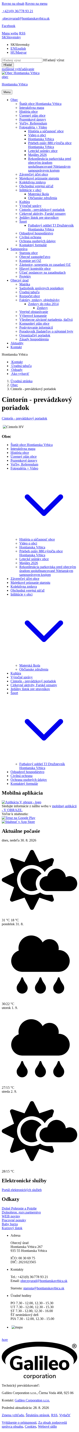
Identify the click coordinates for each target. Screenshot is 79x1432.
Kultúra (16, 673)
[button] (11, 37)
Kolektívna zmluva (24, 586)
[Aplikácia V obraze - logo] (21, 802)
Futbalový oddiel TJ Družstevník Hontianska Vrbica (42, 766)
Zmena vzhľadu (13, 1415)
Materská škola (29, 665)
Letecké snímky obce (34, 559)
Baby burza (10, 1224)
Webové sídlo (47, 1426)
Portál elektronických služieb (22, 1190)
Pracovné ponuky (14, 1220)
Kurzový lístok (12, 1228)
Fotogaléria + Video (24, 468)
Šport (14, 693)
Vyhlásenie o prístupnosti (19, 1422)
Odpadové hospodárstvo (27, 772)
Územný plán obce (24, 456)
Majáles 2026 (28, 563)
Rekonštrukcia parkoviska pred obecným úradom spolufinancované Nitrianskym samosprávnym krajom (47, 571)
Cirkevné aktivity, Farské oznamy (34, 685)
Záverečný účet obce (25, 578)
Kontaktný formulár (24, 783)
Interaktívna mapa (23, 449)
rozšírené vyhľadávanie (18, 69)
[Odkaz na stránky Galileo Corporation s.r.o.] (39, 1378)
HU (19, 52)
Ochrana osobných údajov (29, 780)
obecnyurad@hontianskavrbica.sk (43, 1281)
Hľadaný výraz (53, 60)
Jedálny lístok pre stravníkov (30, 689)
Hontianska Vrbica (32, 547)
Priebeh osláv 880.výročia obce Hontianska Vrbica (41, 553)
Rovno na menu (36, 3)
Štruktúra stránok (37, 1415)
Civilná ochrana (21, 776)
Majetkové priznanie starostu (30, 582)
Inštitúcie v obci (21, 594)
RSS (54, 1415)
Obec (14, 385)
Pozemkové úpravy (24, 460)
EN (18, 48)
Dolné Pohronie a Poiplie (19, 1208)
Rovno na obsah (13, 3)
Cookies (30, 1426)
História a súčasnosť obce (37, 539)
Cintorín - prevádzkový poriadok (24, 418)
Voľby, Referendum (24, 464)
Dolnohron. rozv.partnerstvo (21, 1212)
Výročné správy (22, 677)
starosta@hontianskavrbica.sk (43, 1288)
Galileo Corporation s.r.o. (32, 1400)
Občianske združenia (33, 669)
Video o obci (28, 543)
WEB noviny (11, 1216)
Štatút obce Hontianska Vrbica (32, 445)
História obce (20, 452)
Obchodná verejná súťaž (28, 590)
